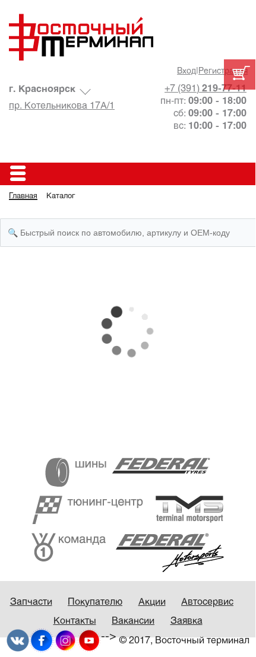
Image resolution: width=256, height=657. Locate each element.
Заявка (186, 621)
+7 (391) (205, 88)
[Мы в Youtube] (89, 640)
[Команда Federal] (127, 552)
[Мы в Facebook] (41, 640)
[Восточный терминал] (127, 37)
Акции (152, 602)
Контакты (74, 621)
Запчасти (31, 602)
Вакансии (133, 621)
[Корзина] (239, 74)
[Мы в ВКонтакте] (18, 640)
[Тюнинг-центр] (127, 509)
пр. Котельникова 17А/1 (62, 105)
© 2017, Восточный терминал (184, 640)
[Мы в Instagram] (65, 640)
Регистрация (223, 71)
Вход (186, 71)
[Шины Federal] (127, 472)
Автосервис (207, 602)
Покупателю (95, 602)
